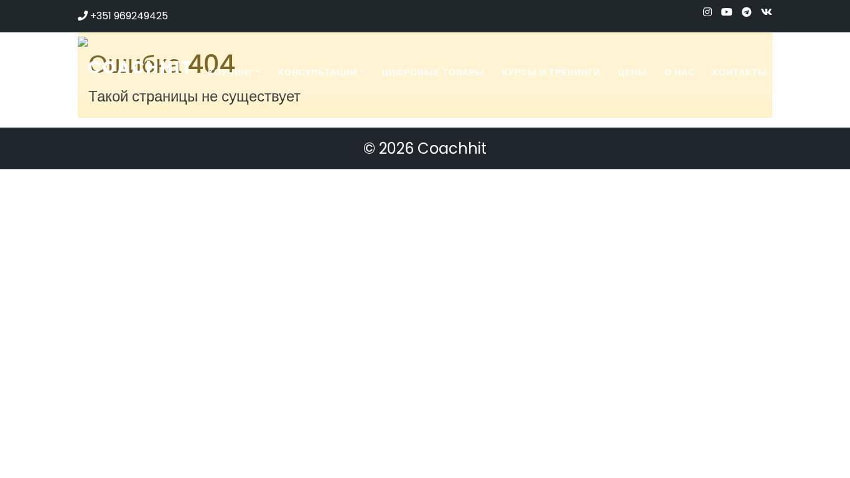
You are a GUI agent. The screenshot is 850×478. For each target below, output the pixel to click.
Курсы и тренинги (551, 72)
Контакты (739, 72)
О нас (680, 72)
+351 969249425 (128, 16)
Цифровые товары (433, 72)
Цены (632, 72)
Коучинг (231, 72)
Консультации (317, 72)
